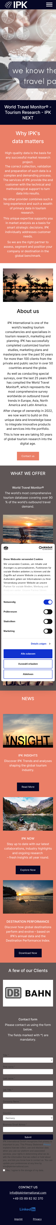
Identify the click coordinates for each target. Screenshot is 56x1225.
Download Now (28, 953)
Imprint (18, 1219)
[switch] (48, 611)
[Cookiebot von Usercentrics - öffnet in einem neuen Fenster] (39, 548)
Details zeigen (38, 643)
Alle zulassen (28, 653)
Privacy (37, 1219)
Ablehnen (28, 674)
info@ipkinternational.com (30, 682)
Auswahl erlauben (28, 663)
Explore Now (28, 870)
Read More (28, 786)
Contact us (28, 456)
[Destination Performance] (28, 897)
